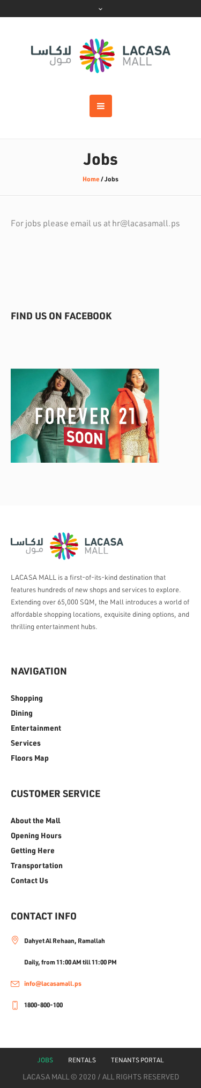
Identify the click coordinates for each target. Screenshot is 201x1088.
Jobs (45, 1060)
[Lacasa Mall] (100, 56)
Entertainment (36, 728)
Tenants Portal (137, 1060)
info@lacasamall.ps (52, 983)
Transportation (37, 865)
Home (91, 179)
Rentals (82, 1060)
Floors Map (30, 758)
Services (26, 743)
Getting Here (33, 850)
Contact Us (29, 880)
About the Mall (35, 820)
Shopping (27, 698)
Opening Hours (36, 835)
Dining (22, 713)
